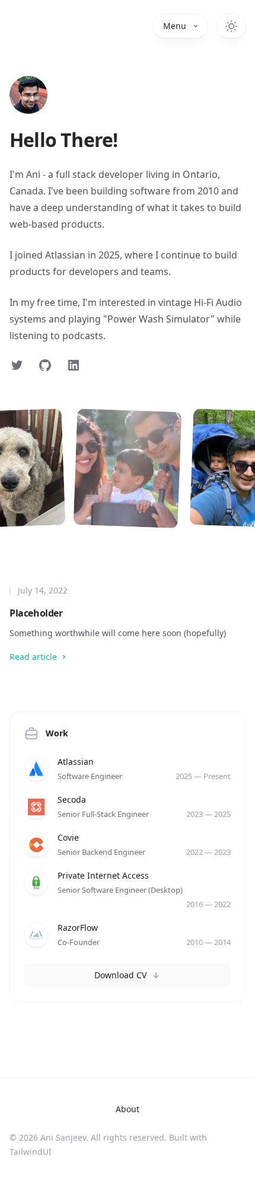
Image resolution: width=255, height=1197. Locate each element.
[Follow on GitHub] (45, 365)
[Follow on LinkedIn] (73, 365)
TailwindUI (30, 1151)
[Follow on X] (16, 365)
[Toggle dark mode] (231, 26)
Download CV (120, 975)
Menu (174, 25)
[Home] (28, 95)
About (127, 1109)
